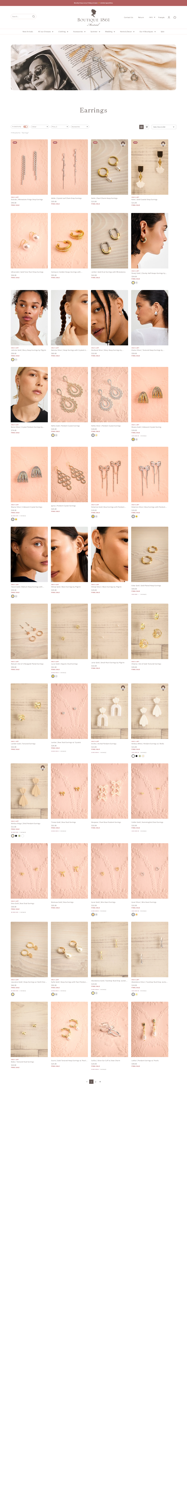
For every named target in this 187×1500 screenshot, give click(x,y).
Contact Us (128, 17)
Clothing (62, 31)
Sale (162, 31)
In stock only (16, 126)
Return (141, 17)
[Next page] (100, 1081)
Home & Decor (126, 31)
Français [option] (161, 17)
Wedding (108, 31)
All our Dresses (44, 31)
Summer (94, 31)
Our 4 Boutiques (146, 31)
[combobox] (21, 16)
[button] (40, 127)
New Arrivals (28, 31)
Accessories (78, 31)
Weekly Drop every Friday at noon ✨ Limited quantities (93, 3)
